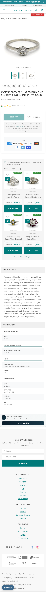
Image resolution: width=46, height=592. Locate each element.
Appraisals (23, 518)
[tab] (15, 75)
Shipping (23, 508)
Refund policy (6, 574)
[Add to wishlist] (7, 174)
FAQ (23, 489)
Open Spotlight (24, 423)
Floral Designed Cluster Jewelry (15, 19)
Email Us (23, 485)
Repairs (23, 535)
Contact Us (23, 478)
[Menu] (4, 10)
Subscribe (23, 463)
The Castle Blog (23, 538)
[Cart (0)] (41, 10)
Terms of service (28, 574)
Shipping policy (7, 578)
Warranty (23, 495)
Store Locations (23, 531)
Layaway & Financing (23, 515)
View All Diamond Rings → (23, 257)
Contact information (20, 578)
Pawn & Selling (23, 499)
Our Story (23, 528)
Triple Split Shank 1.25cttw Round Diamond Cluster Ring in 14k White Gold (13, 195)
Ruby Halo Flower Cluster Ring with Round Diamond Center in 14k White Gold (33, 237)
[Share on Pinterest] (14, 86)
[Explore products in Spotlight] (36, 10)
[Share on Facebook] (9, 86)
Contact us (19, 126)
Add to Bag (13, 208)
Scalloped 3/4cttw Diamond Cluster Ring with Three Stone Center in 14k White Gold (33, 195)
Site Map (31, 578)
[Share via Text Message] (29, 86)
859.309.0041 (23, 482)
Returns (23, 492)
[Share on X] (19, 86)
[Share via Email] (24, 86)
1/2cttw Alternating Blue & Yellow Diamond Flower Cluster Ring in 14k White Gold (13, 237)
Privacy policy (17, 574)
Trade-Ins (23, 512)
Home (2, 19)
